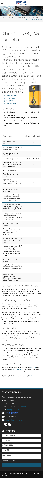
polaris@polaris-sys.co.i (14, 420)
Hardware (36, 17)
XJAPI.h (31, 376)
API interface (17, 370)
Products (12, 17)
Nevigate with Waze (15, 409)
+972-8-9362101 (11, 413)
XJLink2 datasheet (10, 96)
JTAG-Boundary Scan (24, 17)
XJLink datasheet (9, 104)
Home (4, 17)
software (33, 367)
